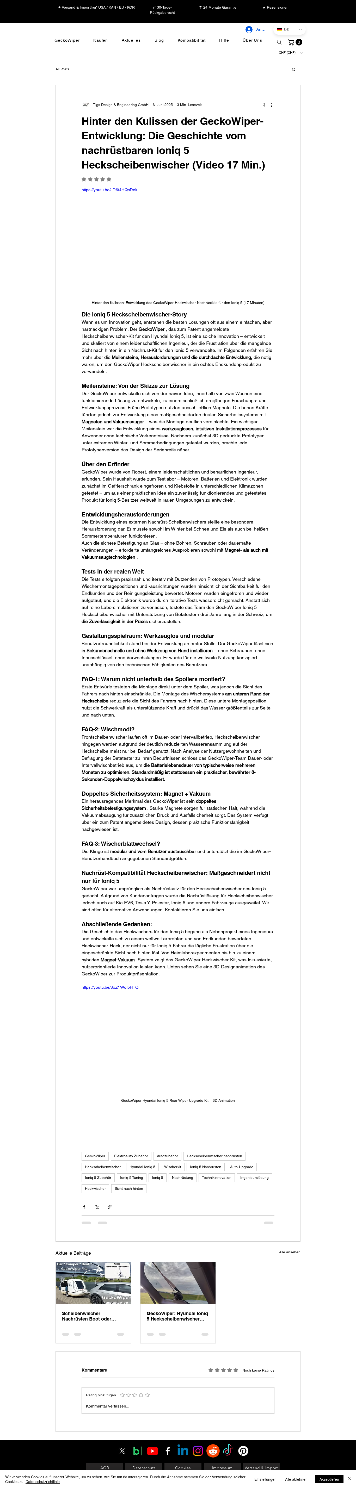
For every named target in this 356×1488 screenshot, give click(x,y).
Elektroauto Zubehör (131, 1156)
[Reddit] (213, 1402)
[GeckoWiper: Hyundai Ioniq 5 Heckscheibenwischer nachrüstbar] (178, 1283)
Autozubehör (167, 1156)
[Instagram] (198, 1402)
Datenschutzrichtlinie (43, 1481)
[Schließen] (350, 1479)
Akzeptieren (329, 1479)
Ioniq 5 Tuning (131, 1177)
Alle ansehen (289, 1252)
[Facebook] (167, 1402)
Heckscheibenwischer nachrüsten (214, 1156)
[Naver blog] (137, 1402)
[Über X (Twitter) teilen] (96, 1206)
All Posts (62, 69)
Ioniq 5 (157, 1177)
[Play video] (178, 241)
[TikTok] (228, 1402)
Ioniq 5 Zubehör (98, 1177)
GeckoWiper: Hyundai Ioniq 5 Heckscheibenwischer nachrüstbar (177, 1316)
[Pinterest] (243, 1402)
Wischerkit (172, 1167)
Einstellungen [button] (265, 1479)
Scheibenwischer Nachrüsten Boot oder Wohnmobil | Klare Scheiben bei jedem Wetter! (92, 1316)
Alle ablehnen (296, 1479)
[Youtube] (152, 1402)
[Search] (279, 42)
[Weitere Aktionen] (271, 105)
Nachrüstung (182, 1177)
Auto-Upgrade (241, 1167)
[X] (122, 1402)
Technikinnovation (216, 1177)
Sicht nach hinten (129, 1188)
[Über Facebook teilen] (84, 1206)
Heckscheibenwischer (103, 1167)
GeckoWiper (95, 1156)
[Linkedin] (182, 1402)
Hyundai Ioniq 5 (142, 1167)
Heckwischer (95, 1188)
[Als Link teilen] (109, 1206)
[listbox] (290, 53)
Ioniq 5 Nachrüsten (205, 1167)
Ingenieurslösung (254, 1177)
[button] (295, 42)
